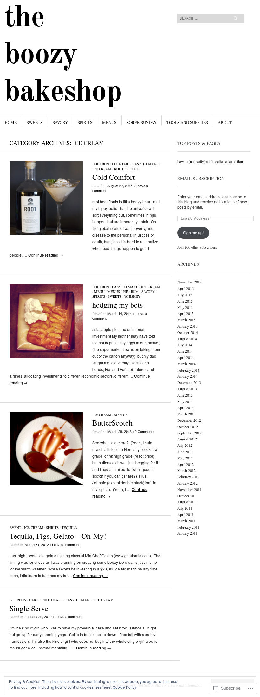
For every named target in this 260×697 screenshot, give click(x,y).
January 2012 (187, 482)
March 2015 (186, 319)
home (11, 122)
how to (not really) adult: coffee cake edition (210, 161)
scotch (121, 414)
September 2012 (189, 432)
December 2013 (189, 382)
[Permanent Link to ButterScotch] (46, 483)
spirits (85, 122)
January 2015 (187, 326)
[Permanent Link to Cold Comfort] (46, 233)
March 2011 (186, 520)
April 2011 (185, 514)
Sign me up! (193, 232)
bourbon (100, 163)
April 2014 (185, 357)
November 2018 (189, 281)
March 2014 (186, 363)
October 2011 (187, 495)
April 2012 (185, 464)
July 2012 (184, 445)
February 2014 (188, 370)
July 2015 (184, 294)
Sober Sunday (142, 122)
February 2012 (188, 476)
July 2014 (184, 344)
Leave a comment (66, 544)
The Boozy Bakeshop (62, 55)
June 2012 (185, 451)
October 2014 (187, 332)
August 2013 (187, 388)
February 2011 (188, 527)
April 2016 (185, 288)
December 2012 (189, 420)
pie (125, 291)
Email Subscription (200, 178)
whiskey (132, 296)
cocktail (120, 163)
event (15, 527)
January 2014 (187, 376)
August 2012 (187, 438)
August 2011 (187, 501)
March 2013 (186, 413)
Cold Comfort (113, 177)
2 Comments (144, 431)
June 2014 (185, 351)
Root (119, 168)
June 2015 (185, 300)
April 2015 (185, 313)
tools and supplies (187, 122)
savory (60, 122)
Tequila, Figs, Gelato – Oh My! (58, 536)
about (225, 122)
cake (34, 599)
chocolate (52, 599)
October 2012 (187, 426)
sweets (34, 122)
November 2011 (189, 489)
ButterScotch (112, 423)
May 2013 (185, 401)
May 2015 (185, 307)
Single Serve (29, 608)
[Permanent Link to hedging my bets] (46, 356)
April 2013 (185, 407)
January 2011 (187, 533)
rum (135, 291)
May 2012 (185, 457)
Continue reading (45, 254)
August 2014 (187, 338)
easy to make (145, 163)
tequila (69, 527)
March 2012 (186, 470)
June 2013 (185, 395)
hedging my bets (117, 305)
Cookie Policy (124, 687)
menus (109, 122)
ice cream (101, 168)
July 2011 (184, 508)
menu (99, 291)
